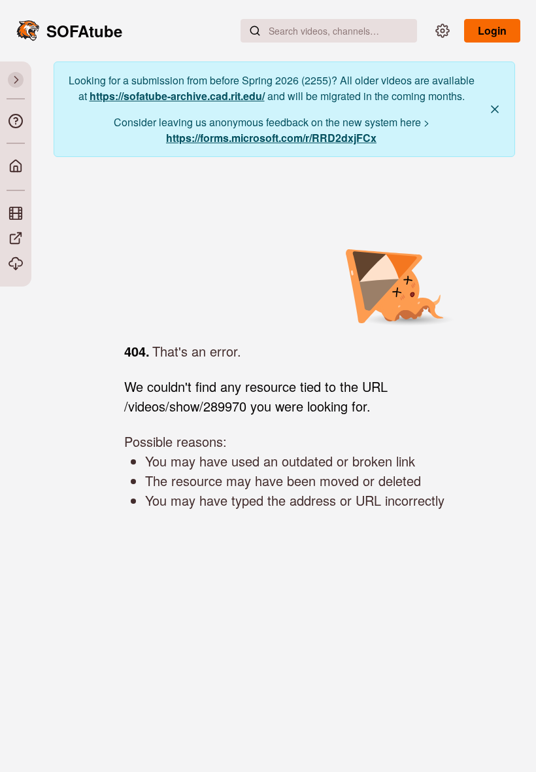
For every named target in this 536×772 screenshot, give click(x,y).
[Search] (255, 31)
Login (492, 30)
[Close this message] (494, 109)
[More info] (16, 121)
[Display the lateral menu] (16, 80)
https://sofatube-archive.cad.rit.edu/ (177, 95)
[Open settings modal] (442, 30)
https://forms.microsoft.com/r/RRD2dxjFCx (271, 137)
